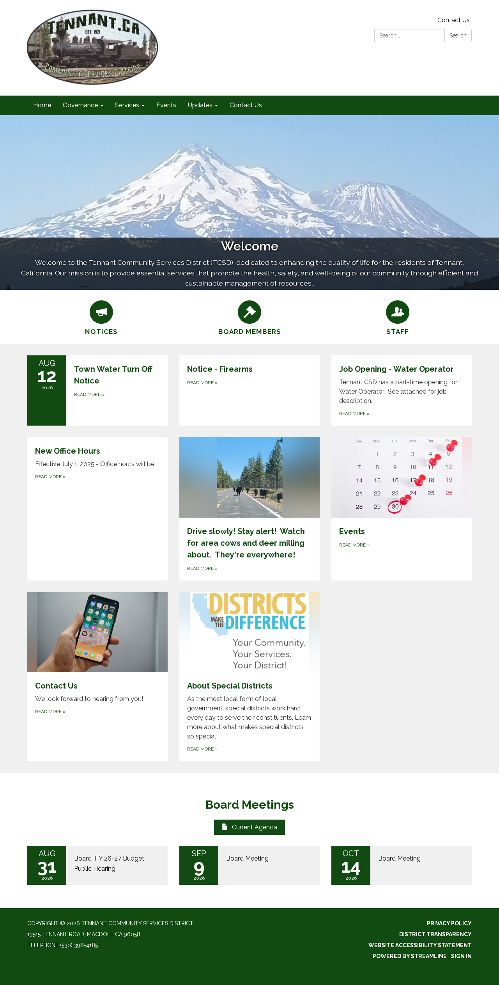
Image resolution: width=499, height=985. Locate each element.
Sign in (461, 956)
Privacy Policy (449, 923)
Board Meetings (249, 804)
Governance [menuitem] (80, 105)
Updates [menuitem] (200, 105)
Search (458, 35)
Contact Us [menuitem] (246, 105)
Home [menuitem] (42, 105)
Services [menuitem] (127, 105)
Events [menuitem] (166, 105)
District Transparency (435, 934)
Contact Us (453, 20)
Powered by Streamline (410, 956)
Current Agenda (254, 827)
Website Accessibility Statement (420, 945)
